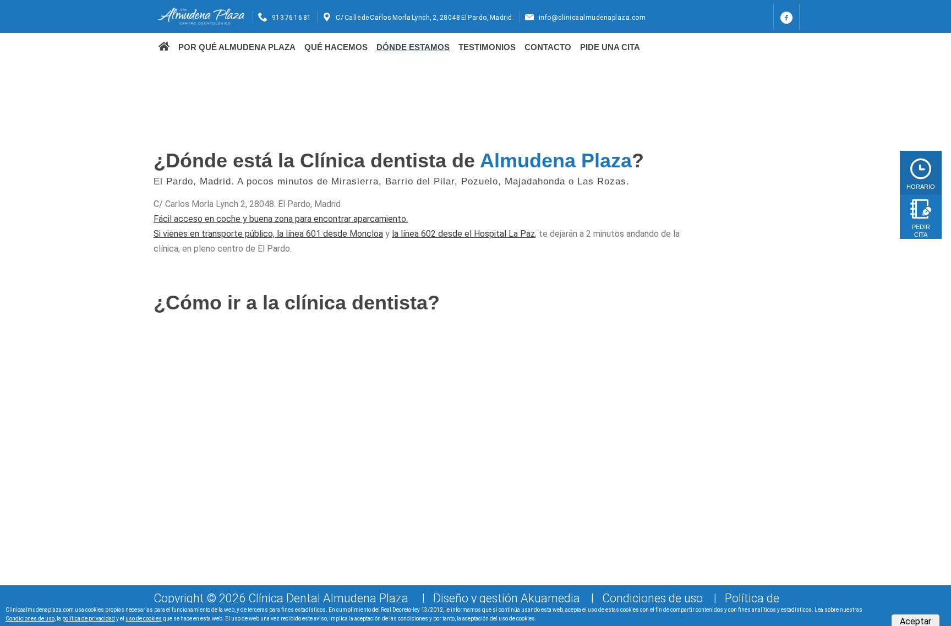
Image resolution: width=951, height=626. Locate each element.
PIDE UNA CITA (610, 47)
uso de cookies (143, 619)
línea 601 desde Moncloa (334, 233)
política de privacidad (88, 619)
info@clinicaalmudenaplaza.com (592, 17)
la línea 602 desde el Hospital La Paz (463, 233)
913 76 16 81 (291, 17)
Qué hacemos (336, 47)
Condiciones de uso (652, 598)
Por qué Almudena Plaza (237, 47)
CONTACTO (547, 47)
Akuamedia (550, 598)
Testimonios (487, 47)
